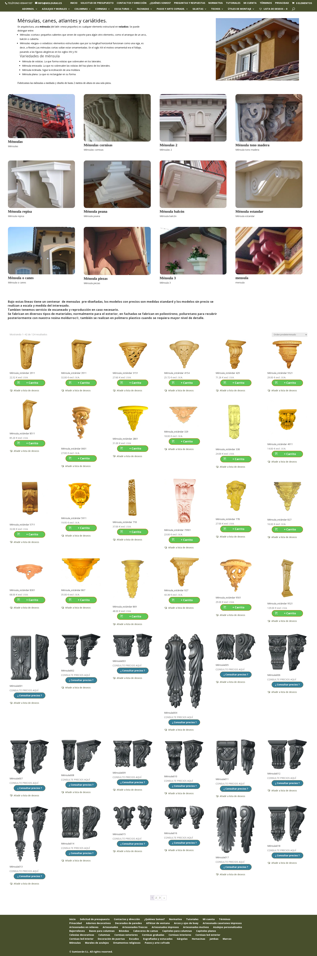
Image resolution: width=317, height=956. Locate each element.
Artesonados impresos (165, 927)
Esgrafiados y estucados (158, 938)
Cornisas (101, 9)
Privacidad (282, 3)
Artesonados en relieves (83, 927)
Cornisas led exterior (207, 934)
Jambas (214, 938)
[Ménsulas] (41, 137)
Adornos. (28, 9)
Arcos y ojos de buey (186, 923)
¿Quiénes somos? (160, 3)
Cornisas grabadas (153, 934)
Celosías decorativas (81, 934)
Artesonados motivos (196, 927)
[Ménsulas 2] (193, 140)
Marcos (227, 938)
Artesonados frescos (134, 927)
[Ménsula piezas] (117, 274)
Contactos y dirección (131, 3)
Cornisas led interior (81, 938)
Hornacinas (198, 938)
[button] (24, 390)
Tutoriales (233, 3)
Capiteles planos (206, 930)
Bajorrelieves (77, 930)
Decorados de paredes (128, 923)
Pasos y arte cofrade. (171, 9)
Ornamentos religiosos (127, 942)
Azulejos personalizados (227, 927)
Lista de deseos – (275, 8)
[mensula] (268, 273)
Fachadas (143, 9)
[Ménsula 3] (193, 273)
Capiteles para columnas (177, 930)
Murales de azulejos (97, 942)
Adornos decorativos (98, 923)
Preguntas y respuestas (189, 3)
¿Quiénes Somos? (154, 919)
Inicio (73, 3)
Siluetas (198, 9)
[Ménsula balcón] (193, 207)
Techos (215, 9)
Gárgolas (182, 938)
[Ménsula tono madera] (268, 140)
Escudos (134, 938)
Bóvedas (124, 930)
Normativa (215, 3)
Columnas (81, 9)
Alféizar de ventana (158, 923)
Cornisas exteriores (126, 934)
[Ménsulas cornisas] (117, 140)
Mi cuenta (250, 3)
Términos (266, 3)
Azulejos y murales (54, 9)
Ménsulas (75, 942)
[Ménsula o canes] (41, 273)
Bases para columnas (102, 930)
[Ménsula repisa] (41, 207)
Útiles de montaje (239, 9)
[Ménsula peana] (117, 207)
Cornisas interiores (180, 934)
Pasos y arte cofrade (157, 942)
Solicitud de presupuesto (97, 3)
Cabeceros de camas (145, 930)
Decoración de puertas (111, 938)
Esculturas (121, 9)
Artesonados (110, 927)
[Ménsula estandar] (268, 207)
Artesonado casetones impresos (222, 923)
